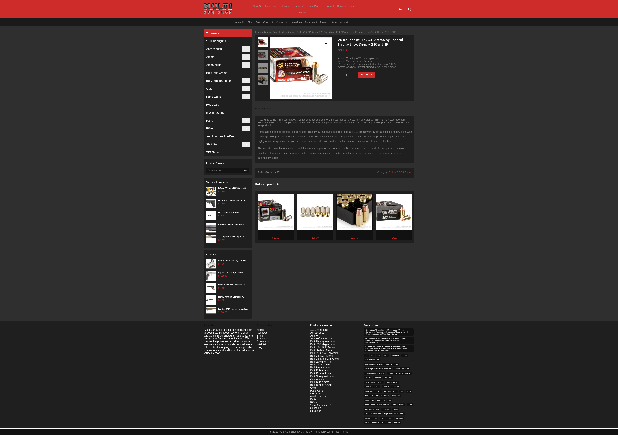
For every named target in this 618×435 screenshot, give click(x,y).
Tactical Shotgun (371, 418)
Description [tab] (263, 108)
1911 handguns (216, 41)
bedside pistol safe (372, 360)
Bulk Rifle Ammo (216, 73)
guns (409, 391)
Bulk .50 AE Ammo (321, 361)
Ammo (210, 57)
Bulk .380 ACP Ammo (322, 347)
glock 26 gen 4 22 (372, 387)
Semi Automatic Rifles (220, 136)
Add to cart (366, 74)
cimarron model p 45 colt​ (374, 373)
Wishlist (261, 344)
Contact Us (263, 341)
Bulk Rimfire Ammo (218, 80)
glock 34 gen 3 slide (391, 387)
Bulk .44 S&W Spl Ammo (324, 353)
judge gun (396, 396)
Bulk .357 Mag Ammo (322, 344)
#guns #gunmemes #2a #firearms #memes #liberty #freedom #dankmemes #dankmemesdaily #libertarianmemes (385, 340)
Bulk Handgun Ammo (284, 32)
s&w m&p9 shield (372, 409)
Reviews (262, 338)
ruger (410, 405)
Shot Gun (212, 144)
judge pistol (369, 400)
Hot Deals (212, 104)
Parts (209, 120)
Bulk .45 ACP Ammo (307, 32)
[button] (326, 43)
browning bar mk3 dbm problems (378, 369)
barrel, (404, 355)
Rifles (209, 128)
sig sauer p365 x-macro (394, 414)
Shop (260, 335)
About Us (262, 332)
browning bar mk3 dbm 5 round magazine (381, 364)
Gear (209, 88)
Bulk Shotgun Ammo (322, 376)
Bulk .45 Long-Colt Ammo (324, 358)
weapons (399, 418)
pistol (394, 405)
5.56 (366, 355)
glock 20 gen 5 (392, 382)
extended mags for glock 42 (399, 373)
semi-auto (386, 409)
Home (258, 32)
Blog (259, 347)
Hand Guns (213, 96)
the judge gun (387, 418)
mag (389, 400)
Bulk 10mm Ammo (320, 364)
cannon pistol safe (401, 369)
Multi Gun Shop (288, 431)
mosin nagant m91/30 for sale (377, 405)
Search (244, 170)
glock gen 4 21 (390, 391)
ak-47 (386, 355)
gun (401, 391)
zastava (397, 423)
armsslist (395, 355)
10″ (372, 355)
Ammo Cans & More (321, 338)
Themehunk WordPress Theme (330, 431)
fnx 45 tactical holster (374, 382)
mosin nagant (215, 112)
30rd (378, 355)
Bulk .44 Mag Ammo (321, 350)
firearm (368, 378)
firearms (377, 378)
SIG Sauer (213, 152)
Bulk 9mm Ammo (320, 367)
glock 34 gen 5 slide (373, 391)
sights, (395, 409)
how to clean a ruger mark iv (377, 396)
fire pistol (388, 378)
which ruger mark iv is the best (378, 423)
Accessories (214, 49)
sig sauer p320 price (373, 414)
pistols (401, 405)
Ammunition (213, 64)
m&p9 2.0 (381, 400)
